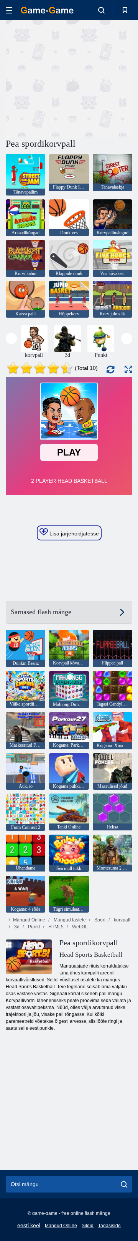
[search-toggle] (101, 10)
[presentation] (11, 338)
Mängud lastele (69, 920)
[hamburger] (9, 10)
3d (16, 927)
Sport (99, 920)
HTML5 (55, 927)
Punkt (33, 927)
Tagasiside (109, 1225)
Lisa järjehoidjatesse (73, 533)
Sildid (88, 1225)
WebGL (79, 927)
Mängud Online (29, 920)
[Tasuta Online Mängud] (47, 10)
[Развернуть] (128, 369)
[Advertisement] (103, 78)
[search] (124, 1184)
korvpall (121, 920)
